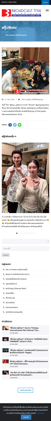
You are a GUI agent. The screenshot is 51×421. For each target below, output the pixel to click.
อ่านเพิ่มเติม (40, 413)
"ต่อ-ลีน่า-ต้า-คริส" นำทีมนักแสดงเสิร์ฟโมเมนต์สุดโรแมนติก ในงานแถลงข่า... (28, 373)
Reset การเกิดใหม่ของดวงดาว (18, 274)
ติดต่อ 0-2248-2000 (9, 2)
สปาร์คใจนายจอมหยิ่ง (14, 312)
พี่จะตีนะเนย (10, 297)
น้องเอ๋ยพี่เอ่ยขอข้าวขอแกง (16, 278)
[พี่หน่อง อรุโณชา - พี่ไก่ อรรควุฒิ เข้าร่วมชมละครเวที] (5, 361)
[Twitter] (15, 125)
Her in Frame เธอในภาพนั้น (17, 269)
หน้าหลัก (5, 31)
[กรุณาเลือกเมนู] (47, 10)
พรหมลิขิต (10, 293)
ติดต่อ (45, 2)
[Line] (19, 125)
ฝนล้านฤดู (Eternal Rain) (16, 288)
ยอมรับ (26, 417)
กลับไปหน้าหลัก (25, 390)
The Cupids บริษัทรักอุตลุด (32, 99)
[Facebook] (10, 125)
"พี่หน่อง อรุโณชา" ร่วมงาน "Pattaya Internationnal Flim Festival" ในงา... (24, 329)
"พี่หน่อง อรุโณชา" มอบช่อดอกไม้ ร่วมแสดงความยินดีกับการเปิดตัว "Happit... (29, 351)
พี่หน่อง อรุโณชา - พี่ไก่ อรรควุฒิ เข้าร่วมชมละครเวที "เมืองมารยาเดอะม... (29, 362)
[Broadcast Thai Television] (21, 13)
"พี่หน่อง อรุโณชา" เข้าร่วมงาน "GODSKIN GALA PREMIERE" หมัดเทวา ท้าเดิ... (29, 340)
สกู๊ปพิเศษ (23, 31)
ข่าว (13, 31)
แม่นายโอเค (10, 302)
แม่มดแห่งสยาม (12, 307)
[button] (4, 71)
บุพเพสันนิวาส (11, 283)
